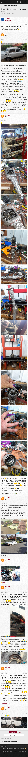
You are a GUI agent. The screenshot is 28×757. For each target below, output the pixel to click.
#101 (26, 24)
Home (21, 748)
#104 (26, 503)
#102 (26, 39)
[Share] (24, 24)
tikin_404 (4, 13)
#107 (26, 673)
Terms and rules (4, 748)
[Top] (24, 748)
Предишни (13, 732)
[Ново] (23, 2)
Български (3, 746)
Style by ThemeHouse (8, 752)
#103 (26, 120)
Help (18, 748)
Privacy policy (12, 748)
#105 (26, 565)
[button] (1, 2)
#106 (26, 592)
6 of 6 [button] (19, 732)
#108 (26, 713)
